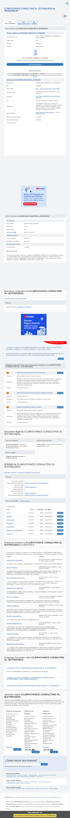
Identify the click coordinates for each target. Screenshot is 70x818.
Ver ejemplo (9, 747)
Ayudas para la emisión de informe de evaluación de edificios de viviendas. (35, 392)
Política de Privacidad (35, 797)
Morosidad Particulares (25, 776)
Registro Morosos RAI (11, 776)
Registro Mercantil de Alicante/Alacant (45, 112)
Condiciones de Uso (25, 797)
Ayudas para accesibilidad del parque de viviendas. (29, 407)
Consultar (60, 373)
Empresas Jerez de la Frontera (41, 788)
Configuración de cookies (55, 797)
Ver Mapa (42, 37)
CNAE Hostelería (33, 782)
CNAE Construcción (10, 782)
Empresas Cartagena (20, 788)
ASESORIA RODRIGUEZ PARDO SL (15, 644)
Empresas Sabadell (53, 788)
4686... (37, 88)
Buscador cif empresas (23, 775)
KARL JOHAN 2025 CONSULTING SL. (16, 578)
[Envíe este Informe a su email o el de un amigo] (65, 16)
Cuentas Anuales (39, 776)
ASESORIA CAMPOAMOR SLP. (14, 616)
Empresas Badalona (10, 788)
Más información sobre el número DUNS (50, 88)
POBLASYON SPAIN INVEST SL (14, 623)
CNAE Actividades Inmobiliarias (22, 782)
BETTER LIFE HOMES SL (13, 597)
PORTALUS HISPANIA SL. (13, 606)
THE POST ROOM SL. (12, 567)
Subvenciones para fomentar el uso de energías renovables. (31, 372)
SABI (18, 776)
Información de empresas (11, 775)
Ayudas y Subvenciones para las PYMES (47, 775)
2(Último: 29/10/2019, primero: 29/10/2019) (36, 495)
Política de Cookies (45, 797)
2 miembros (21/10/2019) (24, 307)
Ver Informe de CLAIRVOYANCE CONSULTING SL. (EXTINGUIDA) (35, 815)
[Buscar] (67, 3)
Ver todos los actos (24, 501)
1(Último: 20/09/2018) (30, 487)
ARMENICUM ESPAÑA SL (13, 634)
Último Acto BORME (11, 232)
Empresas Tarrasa (30, 788)
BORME (32, 776)
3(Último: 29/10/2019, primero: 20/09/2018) (36, 483)
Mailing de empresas (33, 775)
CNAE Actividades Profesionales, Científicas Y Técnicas (18, 783)
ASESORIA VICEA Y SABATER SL (15, 588)
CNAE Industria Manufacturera (44, 782)
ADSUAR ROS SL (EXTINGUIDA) (15, 560)
